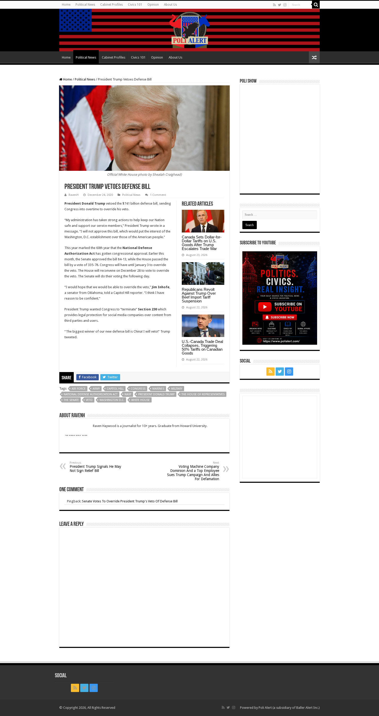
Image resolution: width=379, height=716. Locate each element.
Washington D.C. (112, 400)
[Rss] (274, 5)
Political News (85, 4)
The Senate (71, 400)
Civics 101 (135, 4)
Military (176, 388)
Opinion (153, 4)
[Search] (316, 5)
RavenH (74, 195)
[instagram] (285, 5)
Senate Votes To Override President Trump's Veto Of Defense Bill (130, 501)
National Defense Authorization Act (91, 394)
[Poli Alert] (189, 30)
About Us (170, 4)
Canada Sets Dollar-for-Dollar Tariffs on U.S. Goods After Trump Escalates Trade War (201, 243)
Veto (89, 400)
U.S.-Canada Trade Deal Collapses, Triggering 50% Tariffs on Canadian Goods (202, 347)
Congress (138, 388)
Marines (158, 388)
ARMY (96, 388)
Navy (128, 394)
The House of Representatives (203, 394)
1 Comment (158, 195)
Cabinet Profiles (111, 4)
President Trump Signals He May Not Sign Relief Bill (95, 467)
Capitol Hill (115, 388)
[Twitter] (279, 5)
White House (140, 400)
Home (66, 4)
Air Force (79, 388)
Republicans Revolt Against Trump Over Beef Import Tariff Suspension (199, 295)
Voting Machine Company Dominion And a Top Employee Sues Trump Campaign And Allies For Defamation (193, 471)
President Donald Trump (156, 394)
